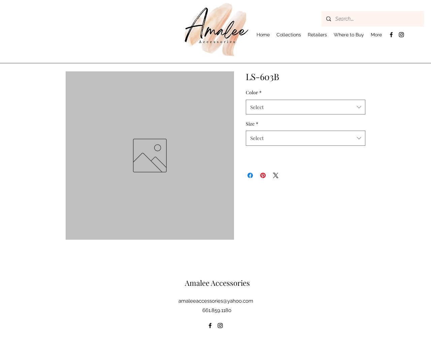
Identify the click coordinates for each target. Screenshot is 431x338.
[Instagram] (401, 34)
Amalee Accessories (217, 283)
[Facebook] (391, 34)
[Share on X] (276, 175)
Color (254, 92)
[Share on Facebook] (250, 175)
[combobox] (305, 107)
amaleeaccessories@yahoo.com (215, 301)
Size (252, 124)
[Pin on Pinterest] (263, 175)
